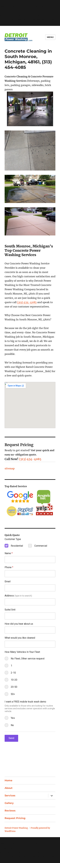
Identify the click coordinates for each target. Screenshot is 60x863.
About (8, 788)
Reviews (10, 810)
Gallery (9, 803)
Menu (50, 37)
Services (10, 795)
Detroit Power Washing (16, 828)
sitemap (10, 468)
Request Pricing (15, 818)
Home (8, 780)
